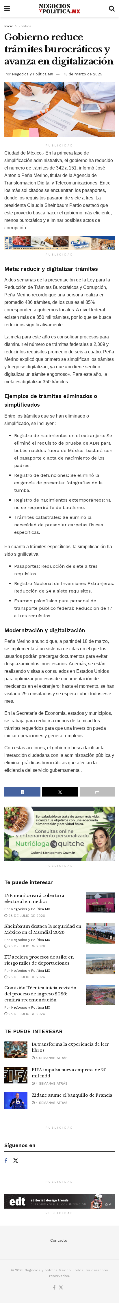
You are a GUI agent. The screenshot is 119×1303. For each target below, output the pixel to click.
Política (24, 26)
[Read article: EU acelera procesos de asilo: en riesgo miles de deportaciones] (100, 964)
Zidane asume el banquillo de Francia (72, 1095)
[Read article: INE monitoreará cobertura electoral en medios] (100, 902)
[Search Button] (112, 8)
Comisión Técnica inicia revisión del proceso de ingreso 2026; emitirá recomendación (40, 994)
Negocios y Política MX (32, 74)
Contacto (58, 1240)
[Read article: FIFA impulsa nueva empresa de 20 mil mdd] (15, 1075)
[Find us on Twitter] (15, 1160)
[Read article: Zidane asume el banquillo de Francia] (15, 1100)
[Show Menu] (7, 8)
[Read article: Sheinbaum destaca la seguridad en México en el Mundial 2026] (100, 933)
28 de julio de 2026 (26, 916)
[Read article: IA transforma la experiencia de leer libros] (15, 1049)
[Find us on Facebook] (5, 1161)
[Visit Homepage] (59, 8)
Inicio (8, 26)
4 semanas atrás (51, 1058)
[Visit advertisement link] (59, 243)
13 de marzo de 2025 (83, 74)
